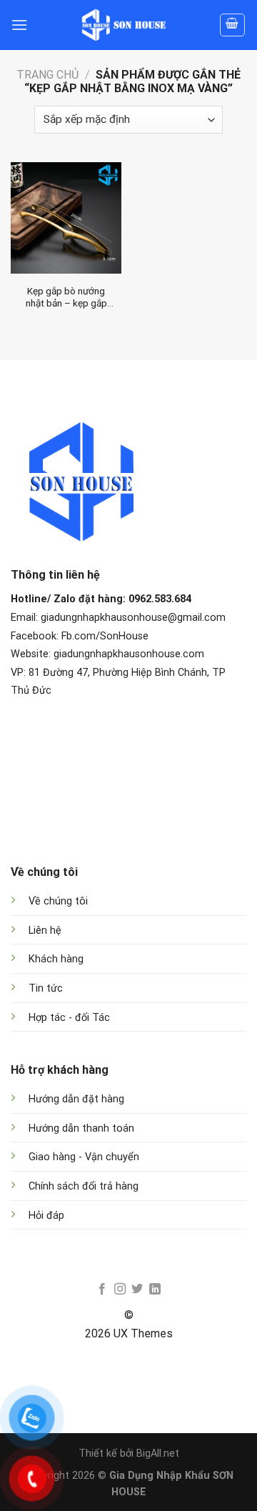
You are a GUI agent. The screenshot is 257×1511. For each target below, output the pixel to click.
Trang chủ (47, 74)
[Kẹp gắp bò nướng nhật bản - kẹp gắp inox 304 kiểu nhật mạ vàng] (66, 217)
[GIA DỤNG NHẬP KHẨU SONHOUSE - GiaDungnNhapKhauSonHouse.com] (123, 25)
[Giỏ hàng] (233, 25)
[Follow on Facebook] (102, 1289)
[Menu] (19, 24)
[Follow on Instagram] (120, 1289)
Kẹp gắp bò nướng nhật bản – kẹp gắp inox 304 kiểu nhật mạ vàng (66, 297)
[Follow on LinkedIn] (155, 1289)
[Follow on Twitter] (137, 1289)
